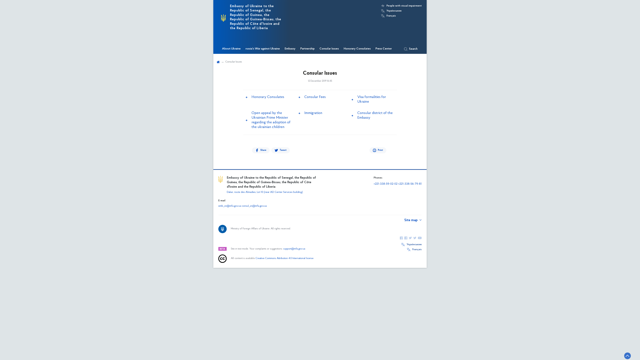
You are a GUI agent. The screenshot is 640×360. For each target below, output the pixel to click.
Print (380, 150)
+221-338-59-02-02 (386, 184)
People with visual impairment (404, 5)
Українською (394, 11)
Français (391, 15)
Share (263, 150)
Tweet (283, 150)
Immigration (313, 113)
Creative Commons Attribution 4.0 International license (285, 258)
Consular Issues (329, 48)
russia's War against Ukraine (263, 48)
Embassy (290, 48)
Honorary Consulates (357, 48)
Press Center (384, 48)
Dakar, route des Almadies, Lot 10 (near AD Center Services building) (265, 192)
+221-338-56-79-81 (410, 184)
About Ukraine (231, 48)
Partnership (307, 48)
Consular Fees (315, 97)
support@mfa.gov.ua (294, 249)
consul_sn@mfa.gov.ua (254, 206)
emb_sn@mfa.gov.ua (229, 206)
